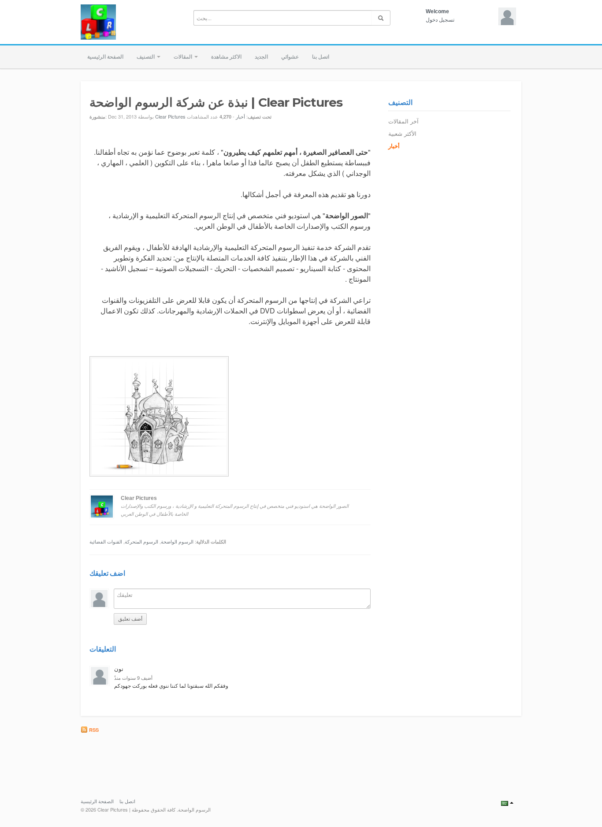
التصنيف (146, 57)
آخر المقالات (403, 121)
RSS (93, 729)
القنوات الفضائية (105, 541)
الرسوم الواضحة (177, 541)
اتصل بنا (320, 57)
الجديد (261, 57)
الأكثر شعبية (402, 133)
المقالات (183, 57)
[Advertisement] (354, 758)
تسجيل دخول (440, 20)
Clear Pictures (170, 116)
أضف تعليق (130, 619)
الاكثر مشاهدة (226, 57)
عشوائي (290, 57)
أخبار (240, 116)
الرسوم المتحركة (141, 541)
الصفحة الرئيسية (105, 57)
